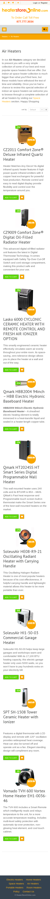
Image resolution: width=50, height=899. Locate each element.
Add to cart (11, 198)
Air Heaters (33, 883)
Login (35, 3)
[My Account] (4, 3)
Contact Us (28, 891)
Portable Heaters (14, 887)
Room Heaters (34, 887)
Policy (16, 891)
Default (33, 110)
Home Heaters (33, 879)
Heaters (5, 37)
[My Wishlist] (8, 3)
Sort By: (24, 110)
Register (44, 3)
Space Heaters (16, 883)
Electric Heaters (15, 879)
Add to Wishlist (22, 197)
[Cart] (13, 3)
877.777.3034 (25, 21)
